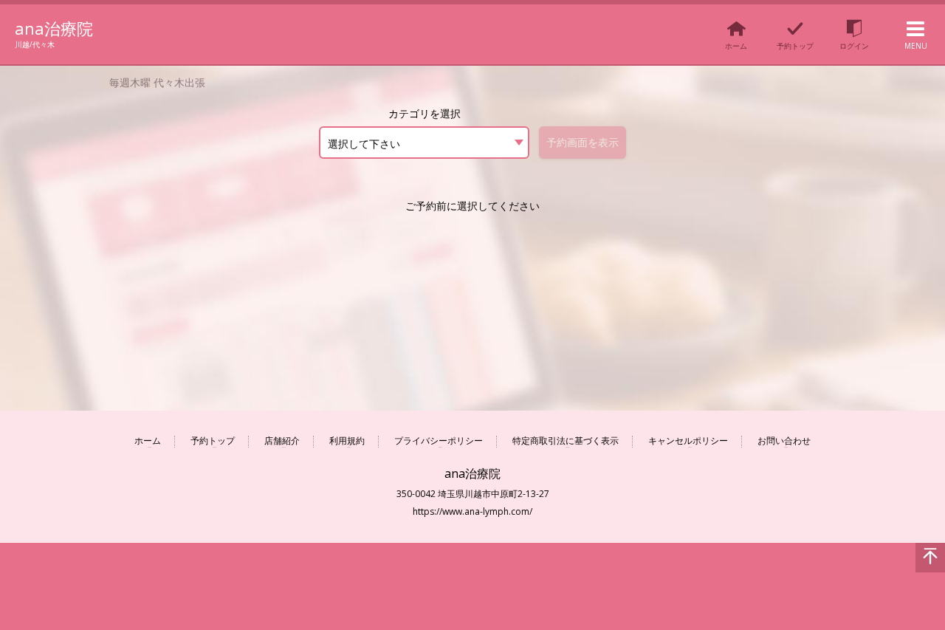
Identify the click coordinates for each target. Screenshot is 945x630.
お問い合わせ (784, 441)
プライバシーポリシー (438, 441)
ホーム (147, 441)
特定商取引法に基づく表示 (565, 441)
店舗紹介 (282, 441)
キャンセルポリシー (688, 441)
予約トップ (212, 441)
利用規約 (347, 441)
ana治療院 (54, 28)
